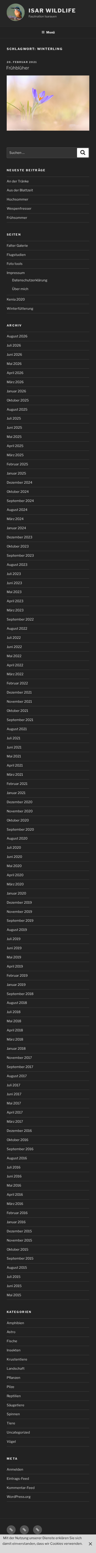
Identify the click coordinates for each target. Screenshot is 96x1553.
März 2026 (15, 382)
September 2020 (20, 830)
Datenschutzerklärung (29, 280)
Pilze (10, 1387)
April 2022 (15, 665)
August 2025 (17, 410)
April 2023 (15, 601)
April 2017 (15, 1112)
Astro (11, 1332)
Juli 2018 (14, 1012)
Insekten (14, 1350)
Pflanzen (13, 1378)
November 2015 (19, 1240)
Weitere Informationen (38, 1549)
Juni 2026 (14, 355)
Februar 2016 (17, 1213)
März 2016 (15, 1204)
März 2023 (15, 610)
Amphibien (15, 1323)
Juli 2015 (14, 1277)
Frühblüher (17, 68)
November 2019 (19, 912)
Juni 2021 (14, 747)
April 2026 (15, 373)
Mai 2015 (14, 1295)
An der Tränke (18, 181)
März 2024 (15, 519)
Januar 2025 (16, 473)
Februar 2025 (17, 464)
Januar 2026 (16, 391)
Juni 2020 (14, 857)
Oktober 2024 (18, 492)
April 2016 (15, 1195)
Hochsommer (17, 199)
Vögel (11, 1442)
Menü (50, 32)
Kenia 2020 (16, 299)
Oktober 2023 (18, 546)
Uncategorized (18, 1432)
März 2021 (15, 775)
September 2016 (20, 1149)
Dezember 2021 (19, 692)
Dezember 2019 (19, 903)
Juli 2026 (14, 345)
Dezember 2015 (19, 1231)
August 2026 (17, 336)
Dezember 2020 (19, 802)
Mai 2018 (14, 1021)
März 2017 (15, 1122)
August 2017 (17, 1076)
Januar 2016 (16, 1222)
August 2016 (17, 1158)
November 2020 (20, 811)
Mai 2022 (14, 656)
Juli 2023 (14, 574)
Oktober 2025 (18, 400)
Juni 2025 (14, 428)
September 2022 (20, 619)
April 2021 (15, 765)
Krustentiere (17, 1359)
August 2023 (17, 565)
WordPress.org (19, 1497)
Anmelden (15, 1469)
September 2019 (20, 921)
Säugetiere (15, 1405)
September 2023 (20, 556)
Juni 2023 (14, 583)
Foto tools (15, 264)
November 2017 (19, 1058)
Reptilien (14, 1396)
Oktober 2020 (18, 820)
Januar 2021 (16, 793)
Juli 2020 (14, 848)
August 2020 (17, 838)
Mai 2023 (14, 592)
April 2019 (15, 966)
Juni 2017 (14, 1094)
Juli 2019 (14, 939)
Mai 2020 (14, 866)
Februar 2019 (17, 976)
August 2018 (17, 1003)
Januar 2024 (16, 528)
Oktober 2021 (17, 711)
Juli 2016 (14, 1167)
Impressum (16, 273)
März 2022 (15, 674)
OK (64, 1549)
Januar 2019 (16, 985)
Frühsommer (17, 218)
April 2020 (15, 875)
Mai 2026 (14, 364)
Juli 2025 (14, 418)
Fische (12, 1341)
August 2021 (17, 729)
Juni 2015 (14, 1286)
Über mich (20, 289)
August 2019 (17, 930)
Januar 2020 (16, 893)
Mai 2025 (14, 437)
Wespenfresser (19, 209)
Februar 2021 (17, 784)
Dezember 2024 (19, 483)
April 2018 (15, 1030)
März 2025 (15, 455)
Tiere (11, 1423)
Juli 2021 (13, 738)
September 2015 (20, 1258)
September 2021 (20, 720)
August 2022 (17, 629)
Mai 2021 (14, 756)
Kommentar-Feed (21, 1488)
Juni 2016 (14, 1176)
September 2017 (20, 1067)
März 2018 (15, 1039)
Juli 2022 (14, 638)
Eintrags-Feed (18, 1479)
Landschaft (16, 1369)
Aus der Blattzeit (20, 190)
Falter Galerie (17, 246)
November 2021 (19, 702)
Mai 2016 (14, 1185)
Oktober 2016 (17, 1140)
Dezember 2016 (19, 1131)
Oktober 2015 (17, 1250)
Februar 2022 (17, 683)
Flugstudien (16, 255)
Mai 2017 (14, 1103)
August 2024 (17, 510)
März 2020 (15, 884)
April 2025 (15, 446)
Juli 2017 (13, 1085)
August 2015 (17, 1268)
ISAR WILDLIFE (52, 10)
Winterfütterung (20, 309)
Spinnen (13, 1414)
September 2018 (20, 994)
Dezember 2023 (19, 537)
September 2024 (20, 501)
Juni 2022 (14, 647)
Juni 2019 (14, 948)
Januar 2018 (16, 1049)
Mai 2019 (14, 957)
